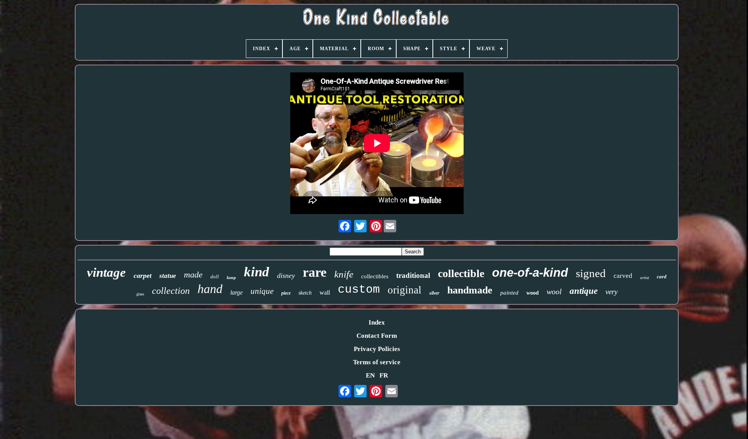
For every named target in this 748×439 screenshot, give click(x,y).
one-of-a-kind (530, 272)
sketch (305, 293)
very (611, 292)
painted (509, 293)
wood (532, 293)
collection (171, 291)
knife (343, 274)
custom (359, 289)
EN (370, 375)
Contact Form (376, 335)
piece (286, 293)
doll (214, 276)
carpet (143, 275)
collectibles (374, 276)
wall (324, 292)
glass (140, 294)
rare (314, 272)
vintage (106, 272)
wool (554, 291)
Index (377, 322)
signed (591, 273)
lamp (231, 277)
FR (383, 375)
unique (262, 291)
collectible (461, 273)
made (193, 274)
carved (623, 275)
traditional (413, 275)
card (662, 276)
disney (286, 275)
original (405, 290)
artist (644, 277)
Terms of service (376, 362)
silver (434, 293)
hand (210, 289)
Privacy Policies (377, 349)
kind (256, 271)
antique (584, 291)
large (236, 292)
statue (167, 275)
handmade (469, 290)
